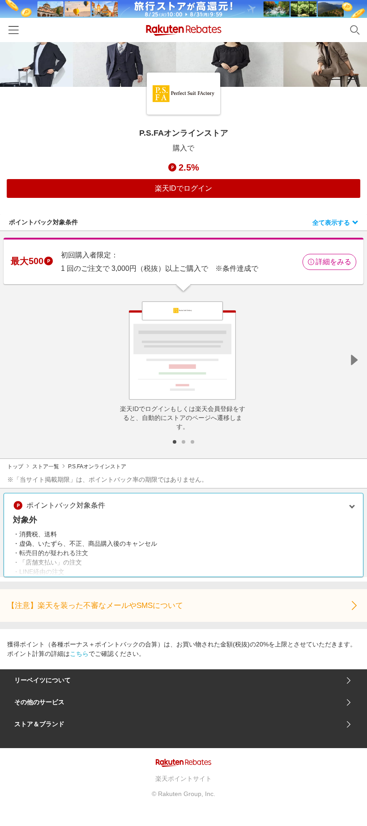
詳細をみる (333, 261)
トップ (15, 466)
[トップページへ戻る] (184, 30)
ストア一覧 (45, 466)
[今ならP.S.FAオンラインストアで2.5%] (183, 64)
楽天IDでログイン (183, 188)
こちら (79, 653)
